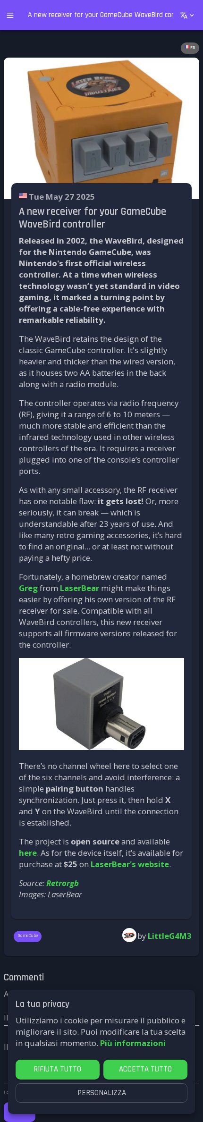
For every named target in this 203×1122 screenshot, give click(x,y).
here (28, 852)
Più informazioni (133, 1043)
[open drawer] (10, 15)
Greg (28, 587)
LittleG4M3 (170, 935)
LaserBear (79, 587)
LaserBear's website (130, 864)
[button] (190, 48)
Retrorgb (62, 882)
